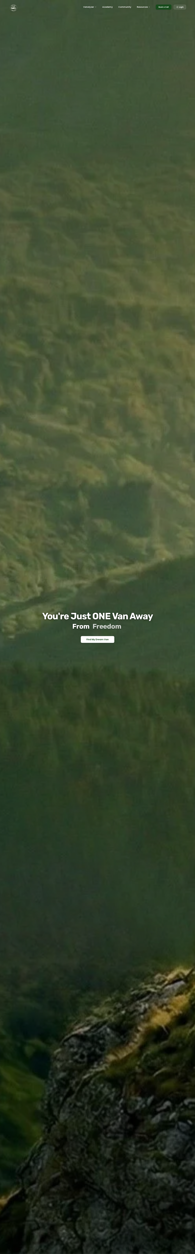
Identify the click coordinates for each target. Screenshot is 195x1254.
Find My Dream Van (97, 639)
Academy (107, 7)
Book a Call (164, 7)
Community (124, 7)
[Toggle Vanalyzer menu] (96, 7)
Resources (142, 7)
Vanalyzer (88, 7)
